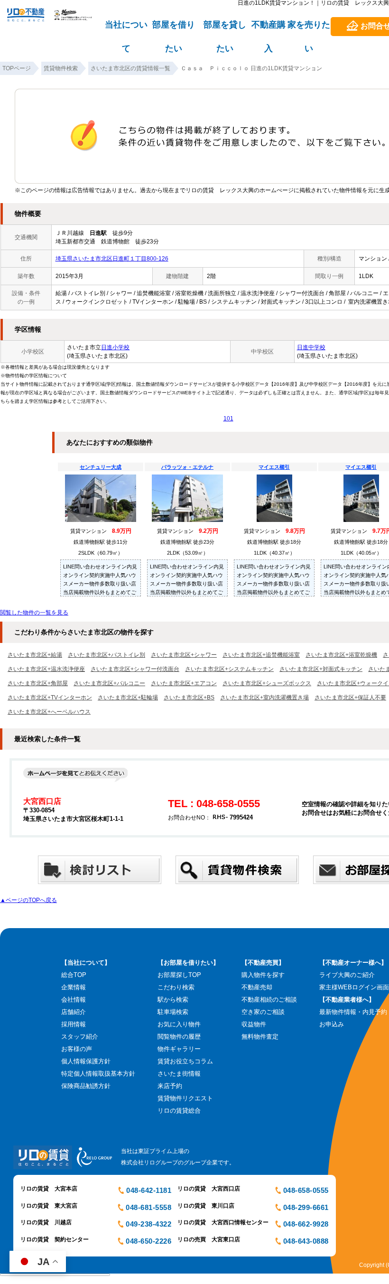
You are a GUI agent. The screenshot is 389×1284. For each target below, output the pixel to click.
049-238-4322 (148, 1224)
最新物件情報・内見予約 (353, 1011)
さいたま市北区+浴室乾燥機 (341, 654)
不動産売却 (256, 987)
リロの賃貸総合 (179, 1110)
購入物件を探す (263, 974)
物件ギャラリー (179, 1048)
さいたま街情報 (179, 1073)
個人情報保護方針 (86, 1061)
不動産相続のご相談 (269, 999)
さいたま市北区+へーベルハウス (49, 711)
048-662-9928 (306, 1224)
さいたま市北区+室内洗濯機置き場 (264, 697)
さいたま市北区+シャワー (184, 654)
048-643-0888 (306, 1241)
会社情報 (73, 999)
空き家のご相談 (263, 1011)
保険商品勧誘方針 (86, 1085)
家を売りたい (308, 29)
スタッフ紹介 (79, 1036)
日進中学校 (311, 347)
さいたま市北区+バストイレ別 (106, 654)
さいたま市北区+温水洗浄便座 (46, 669)
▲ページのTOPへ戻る (28, 900)
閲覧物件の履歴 (179, 1036)
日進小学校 (115, 347)
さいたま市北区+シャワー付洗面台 (135, 669)
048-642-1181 (148, 1190)
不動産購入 (268, 29)
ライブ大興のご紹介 (347, 974)
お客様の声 (76, 1048)
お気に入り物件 (179, 1024)
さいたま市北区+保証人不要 (350, 697)
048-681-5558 (148, 1207)
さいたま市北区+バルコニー (109, 683)
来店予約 (169, 1085)
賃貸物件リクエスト (185, 1098)
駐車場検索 (172, 1011)
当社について (126, 29)
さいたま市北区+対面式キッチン (320, 669)
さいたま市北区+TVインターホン (50, 697)
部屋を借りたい (173, 29)
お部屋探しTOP (179, 974)
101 (228, 418)
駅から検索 (172, 999)
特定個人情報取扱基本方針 (98, 1073)
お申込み (331, 1024)
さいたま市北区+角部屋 (38, 683)
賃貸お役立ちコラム (185, 1061)
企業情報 (73, 987)
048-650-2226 (148, 1241)
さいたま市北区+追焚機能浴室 (261, 654)
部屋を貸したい (225, 29)
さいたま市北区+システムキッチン (229, 669)
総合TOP (73, 974)
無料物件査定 (259, 1036)
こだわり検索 (175, 987)
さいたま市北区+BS (189, 697)
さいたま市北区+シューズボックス (266, 683)
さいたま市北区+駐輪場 (128, 697)
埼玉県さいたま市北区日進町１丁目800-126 (112, 258)
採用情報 (73, 1024)
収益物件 (253, 1024)
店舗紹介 (73, 1011)
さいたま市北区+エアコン (184, 683)
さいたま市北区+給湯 (35, 654)
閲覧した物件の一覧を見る (34, 612)
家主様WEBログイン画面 (354, 987)
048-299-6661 (306, 1207)
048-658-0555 (306, 1190)
